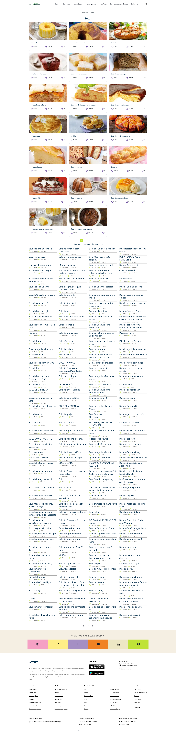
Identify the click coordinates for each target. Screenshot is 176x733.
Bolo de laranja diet (68, 332)
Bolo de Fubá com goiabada (132, 528)
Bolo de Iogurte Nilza (69, 397)
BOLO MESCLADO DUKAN (41, 487)
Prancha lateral (59, 696)
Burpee (57, 692)
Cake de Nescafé (127, 270)
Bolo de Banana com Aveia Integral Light (72, 472)
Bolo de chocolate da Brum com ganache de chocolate (72, 583)
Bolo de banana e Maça (40, 248)
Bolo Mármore (36, 452)
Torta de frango (114, 706)
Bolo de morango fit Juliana (72, 444)
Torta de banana (37, 577)
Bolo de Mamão (66, 422)
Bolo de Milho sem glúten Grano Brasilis (41, 280)
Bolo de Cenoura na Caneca (102, 528)
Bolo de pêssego (97, 582)
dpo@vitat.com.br (124, 724)
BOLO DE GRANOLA (38, 389)
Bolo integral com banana (71, 430)
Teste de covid (138, 699)
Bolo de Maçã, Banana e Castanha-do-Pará (131, 600)
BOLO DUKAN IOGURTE (40, 438)
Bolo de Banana (127, 397)
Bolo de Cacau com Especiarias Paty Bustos (70, 369)
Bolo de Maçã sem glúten (101, 444)
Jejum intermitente (34, 706)
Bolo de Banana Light (39, 311)
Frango (86, 709)
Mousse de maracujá (115, 699)
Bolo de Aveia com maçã (131, 362)
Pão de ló (33, 332)
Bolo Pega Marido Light (130, 539)
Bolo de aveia (125, 278)
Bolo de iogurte (126, 495)
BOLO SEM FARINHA (69, 406)
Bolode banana (66, 324)
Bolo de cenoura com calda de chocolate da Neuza (132, 318)
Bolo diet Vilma (66, 349)
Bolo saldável (126, 568)
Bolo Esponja (35, 590)
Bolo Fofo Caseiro (37, 256)
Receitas (85, 12)
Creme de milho (114, 696)
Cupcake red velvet (98, 438)
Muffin (32, 598)
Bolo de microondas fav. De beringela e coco (72, 272)
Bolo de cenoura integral (41, 471)
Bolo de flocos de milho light (42, 533)
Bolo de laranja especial (40, 479)
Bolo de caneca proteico (40, 495)
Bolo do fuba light (67, 303)
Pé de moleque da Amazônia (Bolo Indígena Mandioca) (103, 472)
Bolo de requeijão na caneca (102, 568)
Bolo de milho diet (67, 294)
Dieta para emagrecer (35, 702)
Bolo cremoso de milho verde (103, 503)
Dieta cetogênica (33, 696)
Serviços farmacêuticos (140, 692)
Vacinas (136, 696)
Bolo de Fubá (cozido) (129, 615)
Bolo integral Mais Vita (70, 533)
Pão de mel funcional (39, 457)
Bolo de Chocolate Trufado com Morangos (132, 521)
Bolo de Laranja (96, 590)
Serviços (137, 686)
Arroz (86, 689)
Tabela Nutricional (90, 686)
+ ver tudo (88, 626)
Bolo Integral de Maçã (100, 452)
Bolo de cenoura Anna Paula (133, 354)
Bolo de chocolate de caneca (42, 406)
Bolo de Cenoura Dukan (130, 311)
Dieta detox (32, 699)
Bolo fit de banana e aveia (132, 303)
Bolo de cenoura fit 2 (39, 303)
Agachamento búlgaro (61, 689)
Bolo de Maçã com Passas (41, 430)
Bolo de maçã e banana (131, 606)
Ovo (85, 699)
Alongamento (58, 699)
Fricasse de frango (115, 709)
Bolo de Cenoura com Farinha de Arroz (99, 391)
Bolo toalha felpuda (68, 376)
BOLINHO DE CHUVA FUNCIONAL (129, 258)
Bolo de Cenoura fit (128, 265)
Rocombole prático (98, 311)
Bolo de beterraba (128, 547)
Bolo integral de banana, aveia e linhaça (41, 505)
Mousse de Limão (114, 689)
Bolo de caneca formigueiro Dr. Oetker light (72, 600)
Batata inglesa (88, 696)
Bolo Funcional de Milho (40, 316)
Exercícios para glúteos (61, 709)
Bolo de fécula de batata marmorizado (71, 505)
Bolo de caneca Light (129, 563)
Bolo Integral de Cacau (70, 256)
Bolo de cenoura (97, 349)
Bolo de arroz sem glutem (41, 362)
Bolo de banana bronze (130, 577)
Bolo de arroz (125, 384)
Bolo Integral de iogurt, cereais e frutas (70, 288)
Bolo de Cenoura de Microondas (38, 570)
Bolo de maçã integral (69, 539)
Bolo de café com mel (129, 422)
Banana (86, 706)
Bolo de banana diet (99, 368)
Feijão (86, 692)
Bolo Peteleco (35, 422)
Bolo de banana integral (40, 270)
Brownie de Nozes (67, 568)
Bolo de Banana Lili (128, 406)
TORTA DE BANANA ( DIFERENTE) (99, 600)
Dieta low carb (33, 689)
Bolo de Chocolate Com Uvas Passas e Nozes (100, 356)
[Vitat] (35, 4)
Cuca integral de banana (41, 349)
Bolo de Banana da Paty (40, 563)
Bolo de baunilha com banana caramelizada (100, 556)
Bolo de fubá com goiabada (72, 590)
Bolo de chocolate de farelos (133, 457)
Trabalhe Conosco (125, 669)
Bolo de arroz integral (69, 389)
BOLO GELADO (66, 462)
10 (94, 240)
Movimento (58, 686)
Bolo (61, 479)
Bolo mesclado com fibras (71, 316)
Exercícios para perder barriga (63, 706)
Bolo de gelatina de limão (131, 414)
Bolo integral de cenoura (71, 615)
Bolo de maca (35, 414)
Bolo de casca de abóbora (71, 278)
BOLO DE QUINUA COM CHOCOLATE (100, 424)
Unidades (137, 702)
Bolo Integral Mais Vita (40, 528)
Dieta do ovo (32, 692)
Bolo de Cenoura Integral (41, 606)
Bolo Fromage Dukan (129, 512)
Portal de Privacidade (85, 724)
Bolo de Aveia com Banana (132, 430)
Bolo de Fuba (35, 368)
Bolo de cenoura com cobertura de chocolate (100, 272)
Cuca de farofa (66, 384)
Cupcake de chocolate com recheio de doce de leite (102, 489)
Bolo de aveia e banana (130, 444)
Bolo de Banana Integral (101, 286)
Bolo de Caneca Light (69, 577)
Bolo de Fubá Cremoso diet (102, 248)
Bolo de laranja (36, 341)
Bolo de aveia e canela (100, 384)
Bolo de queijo (65, 414)
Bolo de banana (96, 577)
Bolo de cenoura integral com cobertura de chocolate (42, 513)
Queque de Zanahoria (100, 457)
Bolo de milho (65, 311)
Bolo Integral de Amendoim (132, 349)
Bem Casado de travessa (101, 362)
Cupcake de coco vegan (40, 265)
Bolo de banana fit (98, 397)
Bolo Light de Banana (39, 286)
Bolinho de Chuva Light (40, 582)
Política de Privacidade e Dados (88, 721)
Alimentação (33, 686)
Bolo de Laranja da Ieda (130, 286)
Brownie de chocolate (69, 528)
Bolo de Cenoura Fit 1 (99, 278)
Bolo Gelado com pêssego (101, 479)
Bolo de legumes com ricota (102, 533)
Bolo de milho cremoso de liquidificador (101, 334)
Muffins (62, 555)
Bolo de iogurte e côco (69, 563)
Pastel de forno (126, 332)
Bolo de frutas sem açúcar (41, 462)
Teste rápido (137, 689)
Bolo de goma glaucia (130, 487)
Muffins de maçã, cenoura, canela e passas (132, 480)
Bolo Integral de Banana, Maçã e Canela (131, 472)
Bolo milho (94, 512)
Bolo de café (65, 354)
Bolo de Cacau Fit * (98, 495)
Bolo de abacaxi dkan (129, 389)
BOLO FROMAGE (67, 362)
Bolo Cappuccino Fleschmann (97, 415)
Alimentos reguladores (35, 709)
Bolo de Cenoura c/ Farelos (102, 265)
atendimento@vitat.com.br (129, 665)
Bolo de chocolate (37, 384)
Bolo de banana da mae (131, 376)
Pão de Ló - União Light (130, 341)
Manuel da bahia (67, 265)
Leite (85, 702)
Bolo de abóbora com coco (41, 539)
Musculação (58, 702)
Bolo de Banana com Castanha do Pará (39, 377)
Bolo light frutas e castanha (72, 512)
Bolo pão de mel (67, 341)
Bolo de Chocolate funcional (42, 294)
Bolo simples (95, 563)
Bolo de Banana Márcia (70, 452)
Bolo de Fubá (65, 487)
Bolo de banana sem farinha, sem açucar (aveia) (133, 583)
